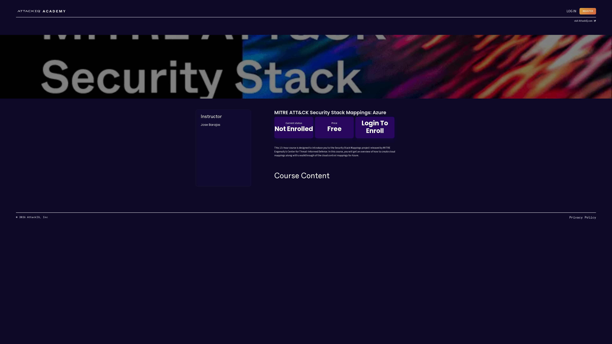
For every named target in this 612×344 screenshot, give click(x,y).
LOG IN (571, 11)
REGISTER (588, 11)
